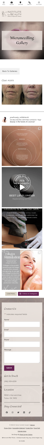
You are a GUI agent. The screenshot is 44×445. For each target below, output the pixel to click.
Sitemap (32, 425)
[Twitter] (18, 413)
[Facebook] (7, 413)
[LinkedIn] (24, 413)
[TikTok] (30, 413)
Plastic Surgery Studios (26, 434)
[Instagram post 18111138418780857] (22, 270)
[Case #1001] (22, 94)
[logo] (12, 14)
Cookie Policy (29, 428)
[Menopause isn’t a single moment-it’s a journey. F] (22, 146)
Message (7, 350)
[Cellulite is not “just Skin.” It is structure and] (22, 228)
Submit (9, 368)
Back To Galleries (9, 71)
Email (6, 330)
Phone (6, 340)
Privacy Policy (8, 428)
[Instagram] (12, 413)
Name (6, 320)
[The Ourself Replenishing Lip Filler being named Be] (22, 187)
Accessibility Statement (19, 428)
